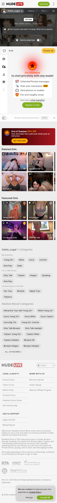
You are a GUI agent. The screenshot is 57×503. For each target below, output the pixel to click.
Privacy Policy (9, 380)
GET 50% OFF (19, 141)
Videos (33, 11)
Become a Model (36, 380)
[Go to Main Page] (17, 4)
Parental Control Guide (12, 400)
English (43, 365)
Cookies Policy (9, 395)
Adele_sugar (9, 249)
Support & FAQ (9, 420)
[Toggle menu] (3, 4)
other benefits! (37, 100)
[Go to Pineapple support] (5, 471)
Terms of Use (8, 385)
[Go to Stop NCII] (18, 471)
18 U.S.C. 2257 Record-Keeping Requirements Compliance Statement (26, 481)
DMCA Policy (8, 390)
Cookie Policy (35, 492)
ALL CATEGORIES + (13, 352)
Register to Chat (32, 105)
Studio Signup (35, 385)
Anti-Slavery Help (10, 406)
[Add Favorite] (4, 51)
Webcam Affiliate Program (40, 390)
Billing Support (9, 425)
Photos (47, 11)
